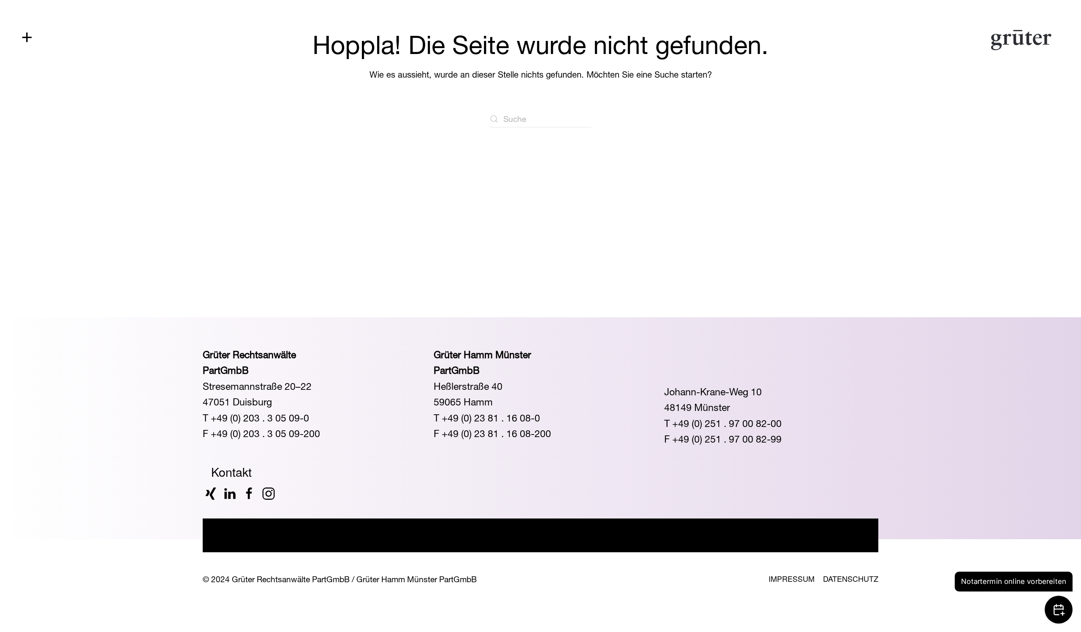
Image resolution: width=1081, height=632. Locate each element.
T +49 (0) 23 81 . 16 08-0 (487, 418)
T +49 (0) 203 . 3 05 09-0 (256, 418)
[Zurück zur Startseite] (1021, 40)
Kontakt (231, 472)
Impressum (792, 578)
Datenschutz (850, 578)
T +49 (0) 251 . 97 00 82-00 (723, 423)
